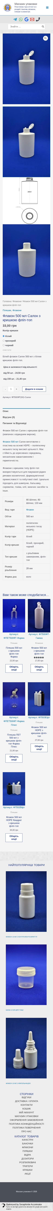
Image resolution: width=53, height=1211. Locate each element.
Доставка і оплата (26, 1101)
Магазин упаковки (26, 3)
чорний (9, 345)
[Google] (26, 19)
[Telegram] (15, 19)
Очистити (7, 350)
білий (8, 336)
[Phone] (38, 19)
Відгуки (26, 1097)
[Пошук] (43, 26)
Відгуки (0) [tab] (9, 417)
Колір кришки (10, 330)
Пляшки (7, 310)
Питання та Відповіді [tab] (14, 423)
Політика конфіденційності (26, 1124)
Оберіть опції (14, 668)
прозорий (10, 341)
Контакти (26, 1105)
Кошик (26, 1108)
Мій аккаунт (26, 1112)
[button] (45, 38)
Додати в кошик (34, 389)
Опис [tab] (5, 411)
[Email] (32, 19)
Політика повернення (26, 1127)
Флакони (17, 301)
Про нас (26, 1131)
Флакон (30, 509)
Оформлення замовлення (26, 1120)
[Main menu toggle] (47, 7)
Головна (7, 301)
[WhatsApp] (21, 19)
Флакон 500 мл (10, 441)
